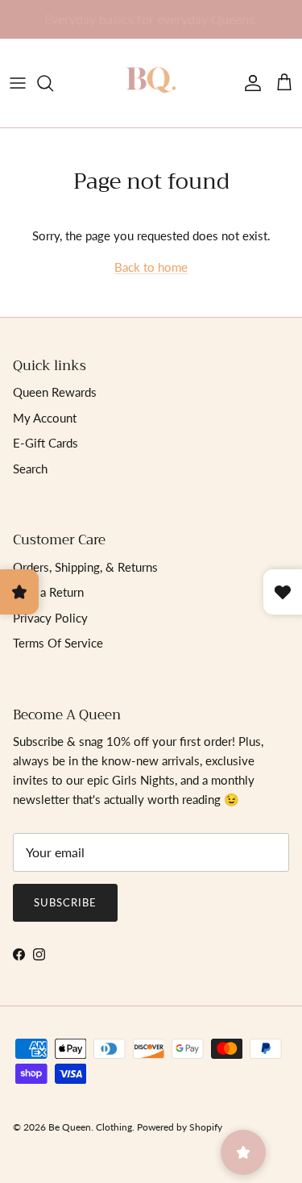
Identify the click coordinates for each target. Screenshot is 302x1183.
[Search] (53, 83)
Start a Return (48, 592)
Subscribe (65, 902)
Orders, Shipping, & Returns (85, 567)
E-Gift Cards (45, 442)
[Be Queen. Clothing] (151, 83)
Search (30, 468)
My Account (45, 417)
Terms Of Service (58, 642)
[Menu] (17, 83)
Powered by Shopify (179, 1127)
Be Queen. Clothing (90, 1127)
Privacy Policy (50, 617)
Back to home (151, 267)
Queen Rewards (55, 392)
